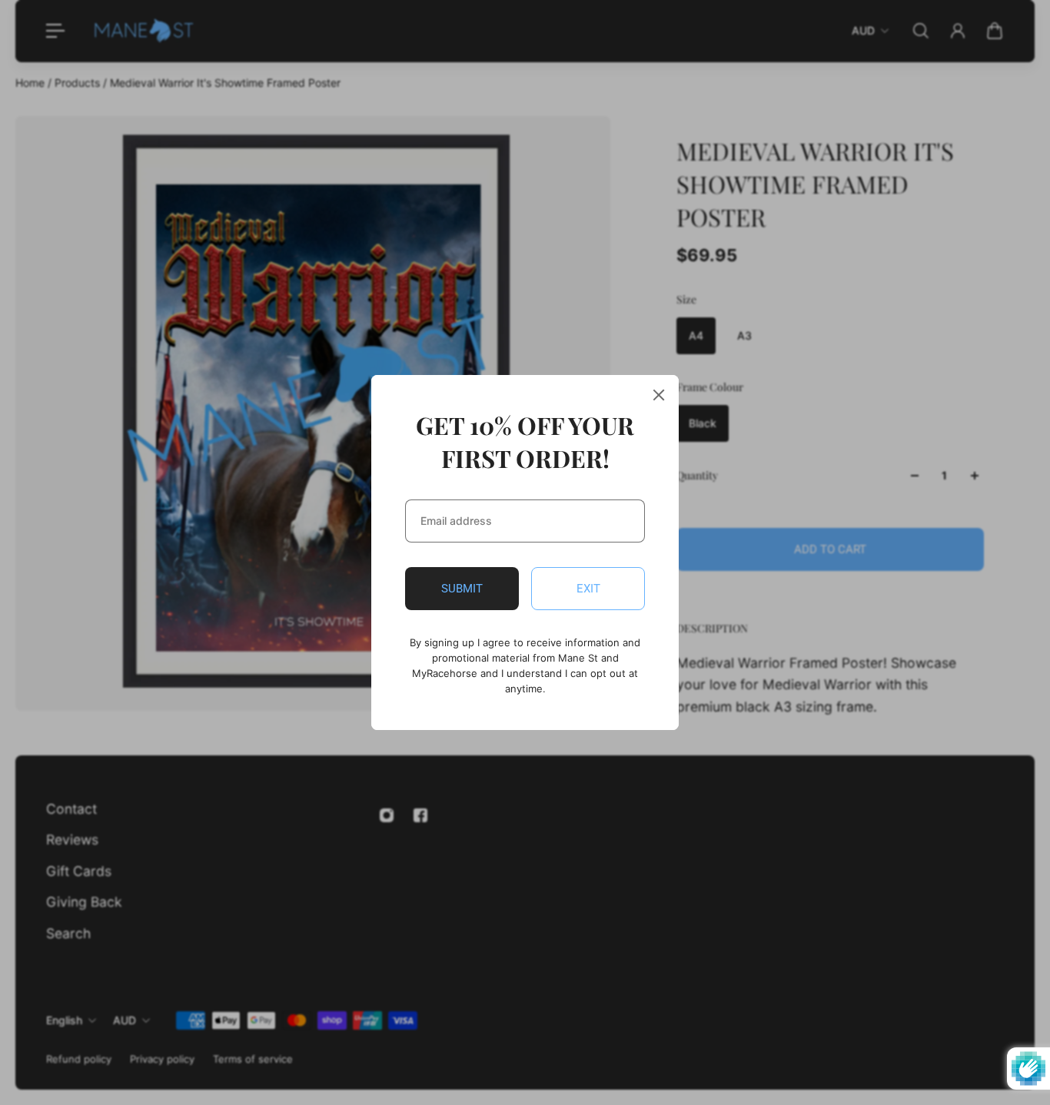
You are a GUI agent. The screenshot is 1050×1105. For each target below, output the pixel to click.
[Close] (659, 395)
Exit (588, 589)
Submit (462, 589)
